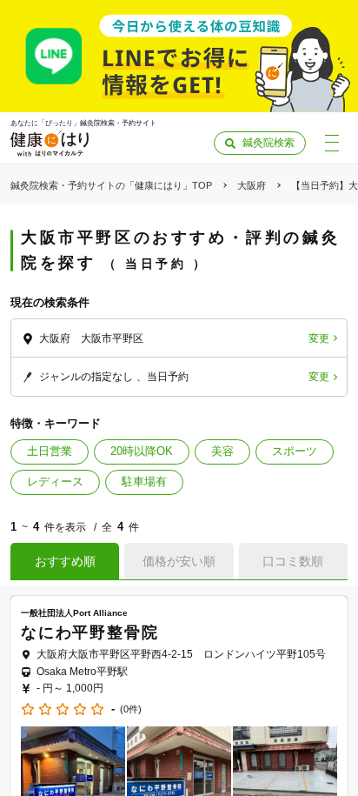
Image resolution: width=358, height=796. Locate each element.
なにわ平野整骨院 (89, 632)
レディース (55, 481)
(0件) (131, 709)
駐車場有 (144, 481)
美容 (222, 451)
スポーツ (294, 451)
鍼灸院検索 (268, 143)
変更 (318, 338)
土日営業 (49, 451)
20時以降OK (141, 451)
